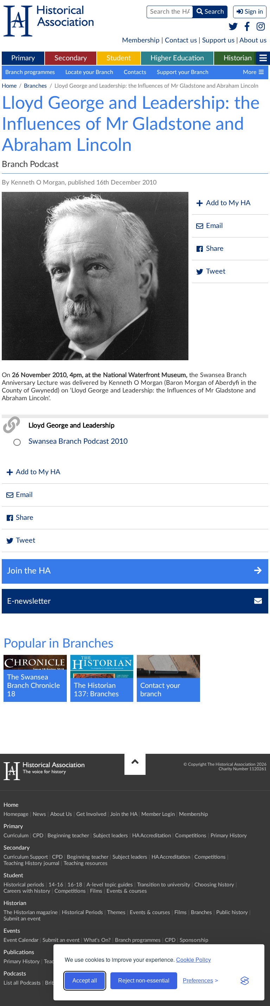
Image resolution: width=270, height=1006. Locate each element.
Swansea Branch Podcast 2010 (78, 441)
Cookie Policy (193, 959)
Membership (141, 40)
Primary (23, 58)
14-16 (56, 884)
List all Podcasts (22, 983)
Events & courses (127, 891)
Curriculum (16, 835)
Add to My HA (228, 203)
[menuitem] (23, 59)
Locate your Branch (89, 72)
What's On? (97, 940)
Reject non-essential (143, 981)
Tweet (215, 271)
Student (119, 58)
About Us (61, 814)
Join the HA (123, 814)
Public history (232, 912)
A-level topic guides (109, 884)
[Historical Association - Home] (44, 778)
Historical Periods (82, 912)
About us (252, 40)
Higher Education (177, 58)
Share (215, 248)
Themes (116, 912)
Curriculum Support (26, 857)
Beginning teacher (68, 835)
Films (96, 891)
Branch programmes (30, 72)
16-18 (75, 884)
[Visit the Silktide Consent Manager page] (244, 980)
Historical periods (24, 884)
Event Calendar (21, 940)
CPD (38, 835)
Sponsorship (194, 940)
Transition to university (163, 884)
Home (9, 86)
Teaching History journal (31, 863)
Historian (238, 58)
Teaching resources (86, 863)
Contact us (181, 40)
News (39, 814)
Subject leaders (110, 835)
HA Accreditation (151, 835)
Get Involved (91, 814)
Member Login (158, 814)
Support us (218, 40)
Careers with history (27, 891)
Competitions (190, 835)
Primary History (229, 835)
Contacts (135, 72)
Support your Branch (182, 72)
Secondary (70, 58)
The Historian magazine (31, 912)
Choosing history (214, 884)
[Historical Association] (49, 33)
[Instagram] (261, 27)
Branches (35, 86)
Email (214, 225)
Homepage (16, 814)
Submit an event (22, 918)
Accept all (84, 981)
